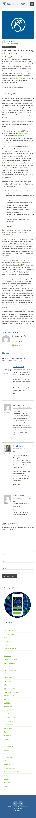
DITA (5, 685)
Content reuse (8, 677)
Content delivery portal (10, 659)
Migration (6, 743)
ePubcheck (17, 262)
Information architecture (11, 713)
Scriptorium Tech (12, 41)
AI (4, 627)
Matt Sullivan (18, 366)
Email (4, 561)
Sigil (13, 163)
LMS (5, 732)
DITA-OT (6, 699)
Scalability (7, 764)
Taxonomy (7, 775)
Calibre (4, 163)
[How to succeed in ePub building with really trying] (18, 25)
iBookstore (20, 305)
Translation (7, 782)
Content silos (7, 681)
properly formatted (19, 135)
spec (9, 57)
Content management (9, 47)
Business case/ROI (9, 634)
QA (5, 753)
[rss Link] (20, 803)
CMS (5, 652)
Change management (10, 648)
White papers (7, 790)
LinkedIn (17, 345)
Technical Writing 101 (19, 78)
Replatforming (8, 757)
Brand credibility (8, 630)
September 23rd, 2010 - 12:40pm (22, 369)
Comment (5, 533)
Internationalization (9, 717)
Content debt (7, 656)
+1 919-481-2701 (18, 808)
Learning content (8, 724)
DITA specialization (9, 688)
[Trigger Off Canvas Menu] (32, 4)
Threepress (9, 272)
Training (6, 779)
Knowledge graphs (9, 721)
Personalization (8, 746)
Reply (6, 374)
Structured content (9, 768)
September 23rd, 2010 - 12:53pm (22, 408)
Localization (7, 735)
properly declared (23, 133)
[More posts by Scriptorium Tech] (4, 42)
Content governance (9, 663)
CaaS (5, 638)
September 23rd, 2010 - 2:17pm (22, 448)
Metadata (6, 739)
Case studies (7, 641)
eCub (8, 163)
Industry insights (8, 710)
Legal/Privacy (18, 810)
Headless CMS (8, 706)
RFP (5, 761)
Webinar (6, 786)
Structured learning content (12, 771)
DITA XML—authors (9, 695)
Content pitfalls (8, 674)
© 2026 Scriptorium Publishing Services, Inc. (18, 806)
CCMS (5, 645)
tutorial (10, 234)
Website (4, 568)
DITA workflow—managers (11, 692)
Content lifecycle (8, 666)
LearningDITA (8, 728)
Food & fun (7, 703)
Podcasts (6, 750)
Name (4, 554)
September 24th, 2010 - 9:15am (22, 498)
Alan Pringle (18, 446)
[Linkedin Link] (15, 803)
